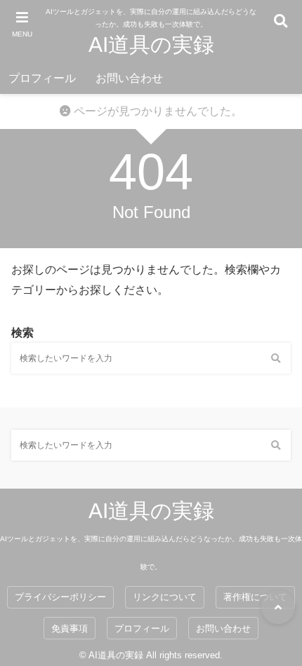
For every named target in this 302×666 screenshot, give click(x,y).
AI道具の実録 (151, 44)
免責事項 (69, 628)
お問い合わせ (129, 78)
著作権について (255, 597)
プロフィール (42, 78)
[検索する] (275, 358)
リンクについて (165, 597)
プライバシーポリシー (60, 597)
